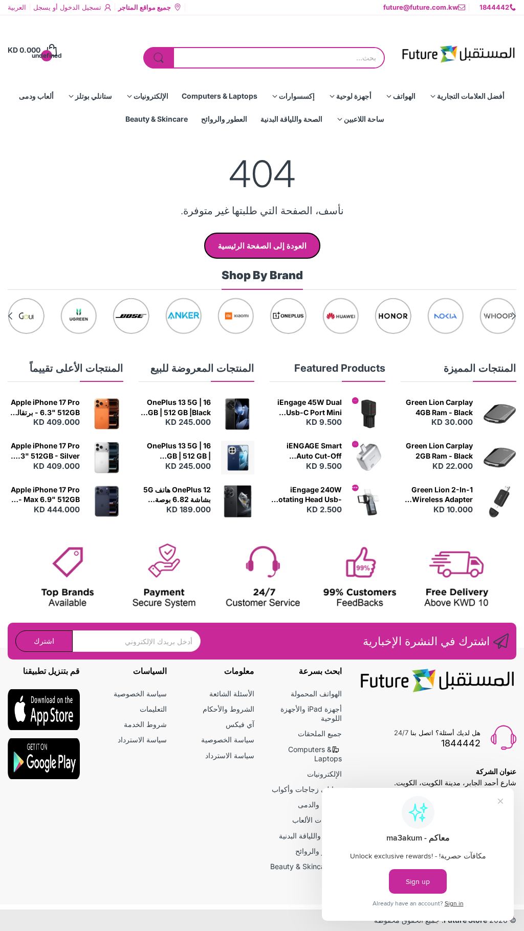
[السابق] (10, 316)
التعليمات (153, 709)
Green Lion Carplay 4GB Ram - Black (439, 407)
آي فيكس (240, 724)
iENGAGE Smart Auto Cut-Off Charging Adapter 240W (310, 451)
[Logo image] (497, 316)
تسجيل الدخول (79, 7)
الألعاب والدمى (320, 804)
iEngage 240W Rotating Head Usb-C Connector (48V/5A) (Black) (308, 495)
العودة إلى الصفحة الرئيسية (262, 246)
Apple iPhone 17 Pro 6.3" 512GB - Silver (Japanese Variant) (45, 451)
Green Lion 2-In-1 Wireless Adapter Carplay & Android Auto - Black (441, 495)
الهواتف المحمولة (316, 693)
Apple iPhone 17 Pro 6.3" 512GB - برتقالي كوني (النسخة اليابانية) (45, 407)
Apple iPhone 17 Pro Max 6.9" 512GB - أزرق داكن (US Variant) (45, 495)
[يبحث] (158, 58)
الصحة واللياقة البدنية (310, 835)
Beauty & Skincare (301, 866)
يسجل (42, 7)
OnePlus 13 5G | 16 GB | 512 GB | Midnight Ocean (179, 451)
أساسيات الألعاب (317, 819)
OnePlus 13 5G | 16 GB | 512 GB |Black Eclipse (179, 407)
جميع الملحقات (320, 733)
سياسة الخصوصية (227, 739)
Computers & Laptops (315, 754)
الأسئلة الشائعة (231, 693)
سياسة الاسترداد (229, 755)
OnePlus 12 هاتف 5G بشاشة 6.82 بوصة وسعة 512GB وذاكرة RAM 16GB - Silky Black (177, 495)
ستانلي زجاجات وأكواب (307, 789)
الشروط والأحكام (228, 709)
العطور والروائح (318, 851)
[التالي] (514, 316)
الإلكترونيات (324, 773)
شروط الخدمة (145, 724)
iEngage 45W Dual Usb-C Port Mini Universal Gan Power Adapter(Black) (309, 407)
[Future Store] (458, 50)
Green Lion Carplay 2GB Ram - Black (439, 450)
